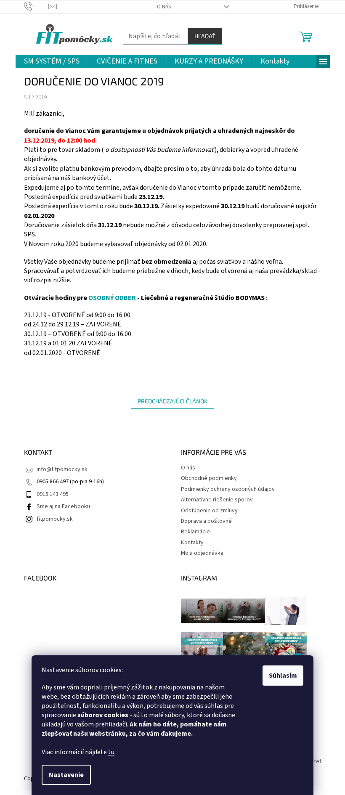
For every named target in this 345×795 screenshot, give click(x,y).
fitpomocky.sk (55, 519)
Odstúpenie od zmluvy (209, 510)
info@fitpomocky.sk (62, 469)
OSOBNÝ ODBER (112, 297)
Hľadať (204, 36)
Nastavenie (66, 774)
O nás (164, 7)
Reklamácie (195, 531)
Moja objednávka (202, 553)
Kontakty (192, 542)
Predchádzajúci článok (172, 401)
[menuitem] (52, 61)
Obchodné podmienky (209, 478)
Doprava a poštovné (206, 521)
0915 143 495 (53, 494)
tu (111, 752)
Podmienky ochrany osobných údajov (228, 489)
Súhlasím (283, 675)
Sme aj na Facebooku (63, 506)
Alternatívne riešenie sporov (217, 500)
